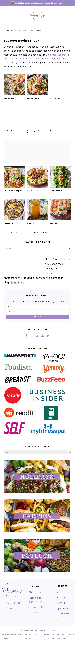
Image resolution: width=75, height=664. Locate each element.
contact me (54, 634)
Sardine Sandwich (11, 131)
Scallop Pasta (33, 98)
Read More (17, 282)
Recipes (21, 31)
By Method (62, 602)
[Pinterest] (37, 336)
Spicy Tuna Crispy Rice (13, 191)
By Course (62, 597)
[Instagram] (31, 336)
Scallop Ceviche (11, 98)
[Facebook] (26, 336)
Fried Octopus (56, 191)
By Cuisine (62, 608)
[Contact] (42, 336)
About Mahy (35, 592)
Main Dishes (29, 31)
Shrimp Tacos (56, 131)
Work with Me (35, 607)
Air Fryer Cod (55, 98)
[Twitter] (48, 336)
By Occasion (62, 613)
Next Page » (41, 232)
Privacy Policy (47, 630)
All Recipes (62, 619)
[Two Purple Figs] (37, 20)
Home (15, 31)
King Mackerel (33, 191)
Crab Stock (32, 223)
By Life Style (62, 592)
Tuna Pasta (8, 223)
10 (27, 232)
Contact (35, 612)
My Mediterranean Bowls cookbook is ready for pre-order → (39, 3)
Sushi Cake (54, 223)
